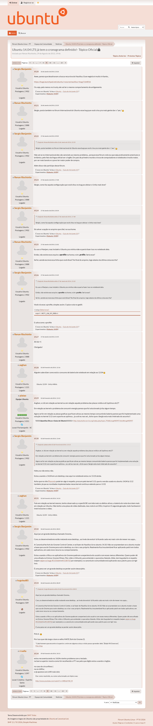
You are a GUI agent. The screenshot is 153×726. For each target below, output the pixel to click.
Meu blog (39, 646)
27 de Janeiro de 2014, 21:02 (50, 244)
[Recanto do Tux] (22, 609)
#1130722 (66, 560)
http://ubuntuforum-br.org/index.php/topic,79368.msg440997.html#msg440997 (103, 421)
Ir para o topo (17, 691)
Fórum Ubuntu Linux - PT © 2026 (131, 719)
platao (23, 395)
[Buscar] (129, 27)
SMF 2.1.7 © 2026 (15, 722)
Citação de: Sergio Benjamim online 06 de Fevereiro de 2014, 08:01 (57, 589)
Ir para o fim (17, 63)
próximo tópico (134, 56)
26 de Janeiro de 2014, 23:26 (50, 71)
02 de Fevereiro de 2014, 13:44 (50, 438)
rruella (22, 651)
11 (54, 63)
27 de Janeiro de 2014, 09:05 (50, 136)
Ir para (106, 702)
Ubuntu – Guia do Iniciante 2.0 (67, 91)
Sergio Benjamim (22, 69)
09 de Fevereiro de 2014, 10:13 (50, 653)
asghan (23, 365)
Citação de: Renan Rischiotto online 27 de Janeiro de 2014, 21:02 (56, 281)
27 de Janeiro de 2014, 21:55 (50, 337)
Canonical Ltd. (63, 719)
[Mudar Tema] (38, 2)
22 (62, 63)
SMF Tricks (31, 715)
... (36, 63)
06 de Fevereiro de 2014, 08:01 (50, 529)
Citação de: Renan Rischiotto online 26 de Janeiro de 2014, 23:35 (56, 142)
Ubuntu (52, 719)
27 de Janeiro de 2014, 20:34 (50, 210)
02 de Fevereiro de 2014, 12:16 (50, 367)
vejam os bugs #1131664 (50, 560)
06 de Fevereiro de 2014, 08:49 (50, 583)
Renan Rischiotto (23, 102)
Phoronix (52, 481)
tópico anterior (119, 56)
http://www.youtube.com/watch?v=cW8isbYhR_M (54, 681)
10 (50, 63)
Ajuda (115, 723)
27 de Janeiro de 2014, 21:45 (50, 275)
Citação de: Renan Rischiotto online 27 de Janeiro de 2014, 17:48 (56, 217)
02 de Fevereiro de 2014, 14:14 (50, 498)
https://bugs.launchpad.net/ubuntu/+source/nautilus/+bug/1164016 (62, 82)
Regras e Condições (125, 723)
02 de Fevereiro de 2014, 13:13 (50, 398)
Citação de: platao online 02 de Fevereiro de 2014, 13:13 (54, 445)
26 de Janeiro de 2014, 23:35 (50, 105)
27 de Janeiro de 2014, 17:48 (50, 180)
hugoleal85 (23, 580)
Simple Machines (30, 722)
